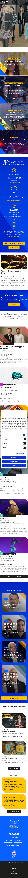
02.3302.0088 (20, 232)
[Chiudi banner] (25, 411)
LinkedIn (15, 834)
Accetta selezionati (14, 461)
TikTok (18, 834)
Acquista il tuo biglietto (14, 243)
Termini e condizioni (15, 840)
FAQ (6, 840)
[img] (4, 3)
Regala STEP (14, 247)
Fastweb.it (14, 866)
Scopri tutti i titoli (14, 576)
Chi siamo (14, 868)
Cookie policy (18, 842)
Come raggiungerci (14, 219)
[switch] (24, 439)
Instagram (12, 834)
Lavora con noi (14, 876)
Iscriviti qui (14, 305)
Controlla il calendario (14, 182)
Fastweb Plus (14, 873)
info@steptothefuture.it (14, 236)
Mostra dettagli (20, 453)
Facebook (10, 834)
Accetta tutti (14, 457)
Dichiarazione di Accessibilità (14, 845)
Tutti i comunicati (14, 811)
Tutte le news (14, 768)
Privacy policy (8, 842)
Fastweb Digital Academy (14, 871)
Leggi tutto (14, 698)
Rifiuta (14, 465)
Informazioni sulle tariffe (14, 200)
